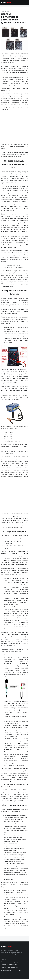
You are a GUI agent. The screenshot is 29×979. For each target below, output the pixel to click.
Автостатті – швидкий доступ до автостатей (14, 962)
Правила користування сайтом (10, 967)
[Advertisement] (14, 126)
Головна (3, 959)
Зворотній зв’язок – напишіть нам (11, 970)
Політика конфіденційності (9, 964)
